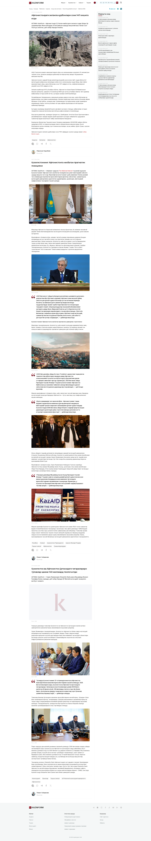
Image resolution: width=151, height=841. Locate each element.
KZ (101, 2)
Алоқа (101, 820)
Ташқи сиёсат (36, 546)
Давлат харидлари (69, 829)
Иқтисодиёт (36, 778)
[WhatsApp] (37, 144)
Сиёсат (42, 543)
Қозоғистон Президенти (55, 543)
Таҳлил (89, 2)
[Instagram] (32, 144)
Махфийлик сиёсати (70, 820)
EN (108, 2)
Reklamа (102, 823)
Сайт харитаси (104, 817)
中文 (111, 2)
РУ (106, 2)
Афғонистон (52, 140)
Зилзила (42, 140)
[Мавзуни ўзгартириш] (96, 2)
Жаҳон (31, 829)
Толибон (35, 543)
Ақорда (36, 9)
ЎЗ (117, 2)
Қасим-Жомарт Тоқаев (73, 543)
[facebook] (105, 807)
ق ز (114, 2)
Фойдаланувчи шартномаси (72, 817)
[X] (50, 144)
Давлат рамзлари (69, 823)
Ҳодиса (48, 9)
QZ (103, 2)
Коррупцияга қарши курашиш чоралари (75, 826)
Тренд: (31, 8)
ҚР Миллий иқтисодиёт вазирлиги (73, 778)
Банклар (45, 778)
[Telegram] (41, 144)
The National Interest (66, 171)
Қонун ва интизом (56, 9)
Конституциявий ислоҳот (70, 9)
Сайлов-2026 (81, 9)
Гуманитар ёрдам (60, 546)
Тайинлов (42, 9)
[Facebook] (46, 144)
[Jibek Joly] (112, 9)
